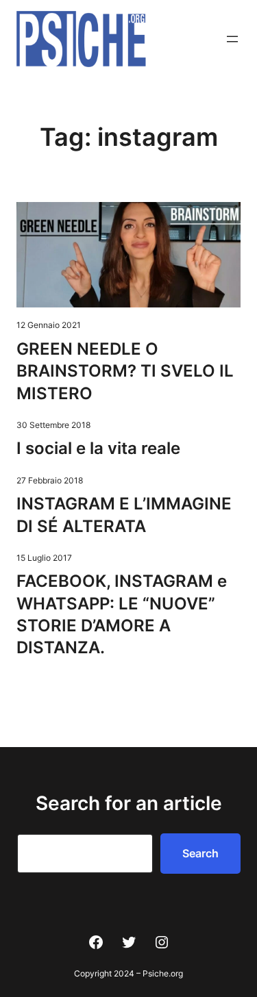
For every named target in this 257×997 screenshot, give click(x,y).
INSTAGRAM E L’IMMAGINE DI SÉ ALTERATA (124, 514)
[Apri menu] (232, 39)
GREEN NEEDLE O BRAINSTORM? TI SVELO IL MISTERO (125, 371)
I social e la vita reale (98, 448)
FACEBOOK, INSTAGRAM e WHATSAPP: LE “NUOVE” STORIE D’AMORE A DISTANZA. (121, 614)
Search (200, 853)
